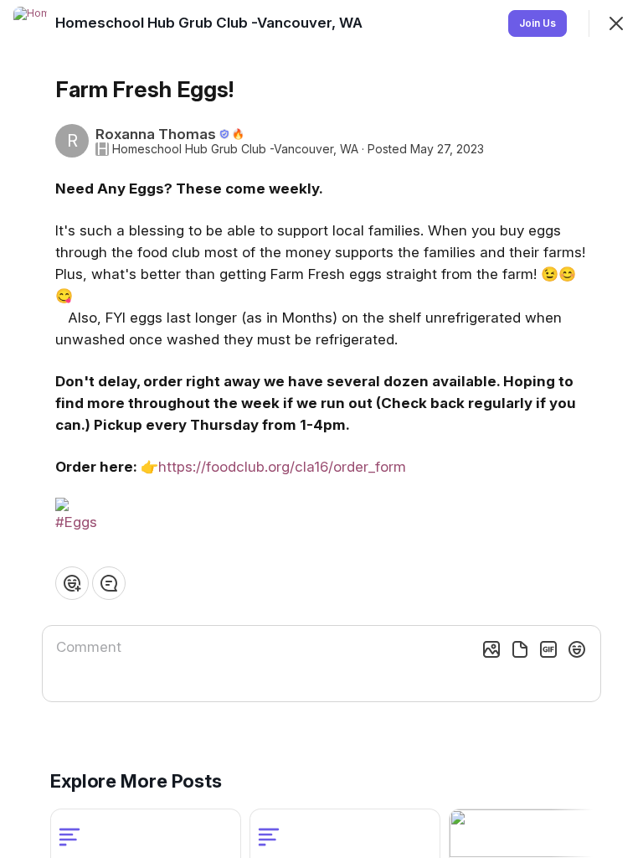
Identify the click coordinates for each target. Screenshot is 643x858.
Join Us (537, 23)
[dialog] (321, 429)
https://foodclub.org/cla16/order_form (282, 466)
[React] (72, 583)
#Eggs (76, 522)
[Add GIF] (548, 649)
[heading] (210, 23)
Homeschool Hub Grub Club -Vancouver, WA (235, 149)
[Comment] (109, 583)
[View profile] (30, 23)
